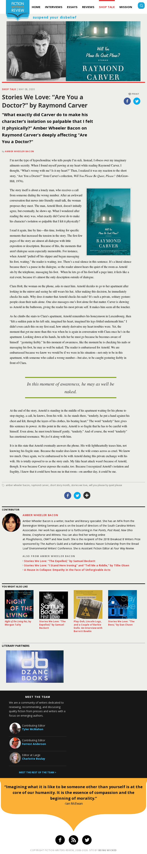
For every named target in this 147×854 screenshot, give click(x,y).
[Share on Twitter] (136, 101)
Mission (125, 7)
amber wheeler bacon (18, 485)
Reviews (88, 7)
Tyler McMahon (32, 729)
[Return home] (17, 11)
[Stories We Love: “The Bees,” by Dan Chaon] (122, 604)
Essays (72, 7)
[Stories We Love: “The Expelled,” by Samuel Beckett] (53, 604)
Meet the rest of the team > (37, 772)
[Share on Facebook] (127, 101)
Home (36, 7)
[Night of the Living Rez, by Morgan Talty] (19, 604)
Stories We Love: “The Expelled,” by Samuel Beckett (59, 561)
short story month (60, 485)
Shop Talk (107, 7)
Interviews (53, 7)
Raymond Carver (40, 485)
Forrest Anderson (34, 744)
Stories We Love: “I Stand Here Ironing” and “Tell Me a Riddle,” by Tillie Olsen (76, 565)
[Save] (87, 495)
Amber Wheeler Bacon (19, 151)
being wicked (107, 850)
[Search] (141, 6)
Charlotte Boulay (33, 758)
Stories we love (79, 485)
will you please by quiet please (105, 485)
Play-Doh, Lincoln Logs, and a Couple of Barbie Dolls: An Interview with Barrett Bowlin (88, 626)
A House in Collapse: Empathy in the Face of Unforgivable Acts (67, 570)
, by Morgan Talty (18, 623)
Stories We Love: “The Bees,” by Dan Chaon (121, 623)
